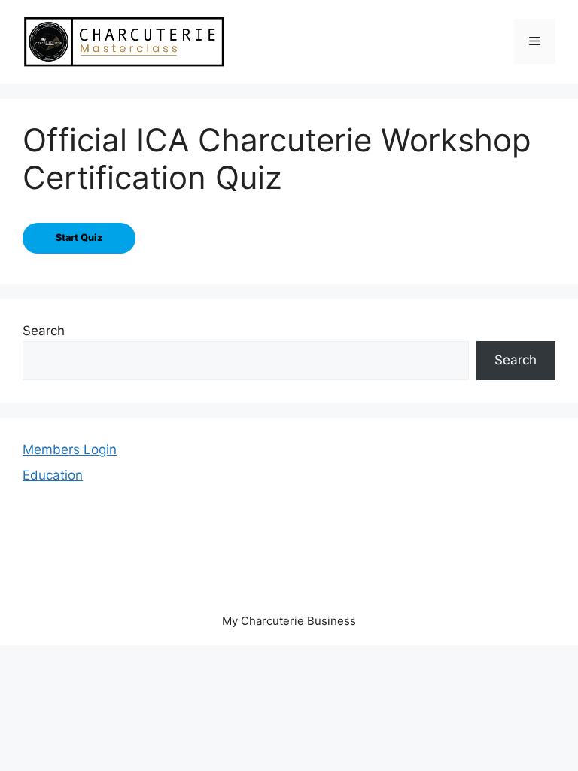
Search (44, 330)
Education (53, 475)
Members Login (70, 449)
